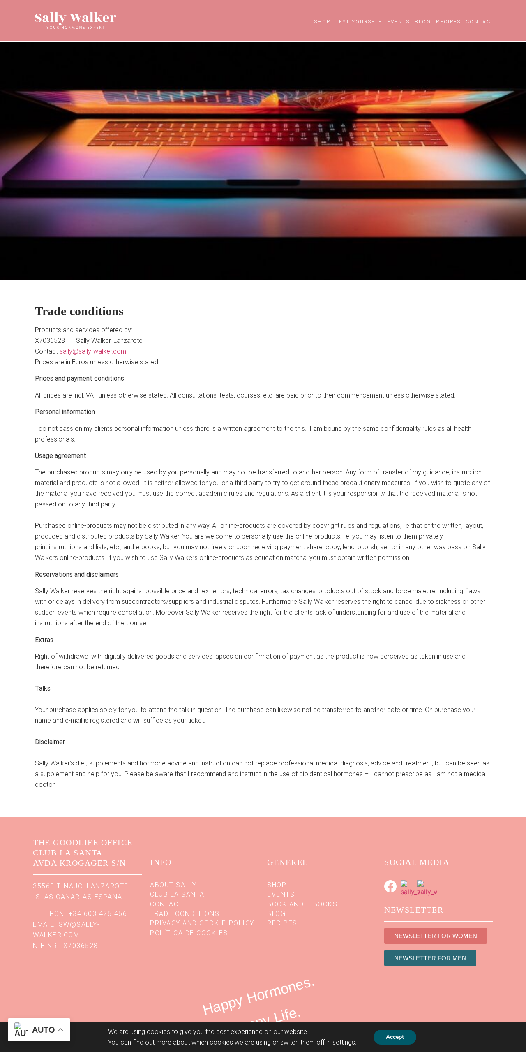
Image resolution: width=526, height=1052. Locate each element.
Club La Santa (177, 894)
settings (343, 1042)
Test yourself (358, 22)
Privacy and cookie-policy (202, 923)
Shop (322, 22)
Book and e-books (302, 904)
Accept (395, 1037)
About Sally (173, 885)
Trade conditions (184, 914)
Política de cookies (189, 933)
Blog (423, 22)
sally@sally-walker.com (93, 351)
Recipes (448, 22)
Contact (480, 22)
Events (398, 22)
